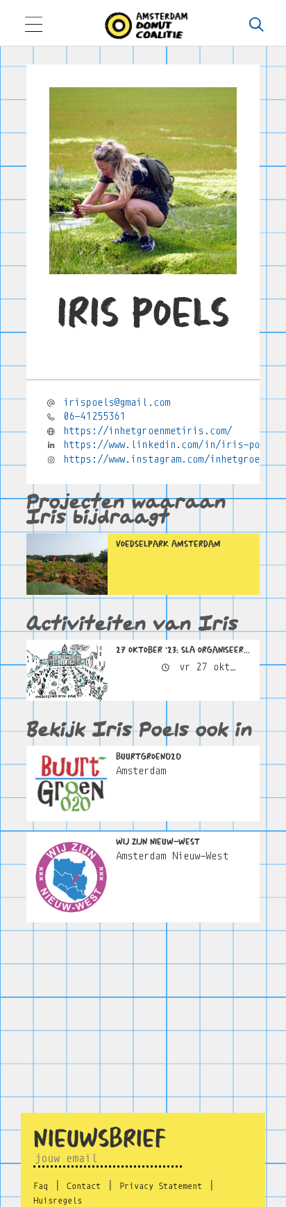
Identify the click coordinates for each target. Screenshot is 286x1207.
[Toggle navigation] (33, 25)
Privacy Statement (160, 1186)
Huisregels (57, 1201)
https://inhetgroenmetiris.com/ (147, 430)
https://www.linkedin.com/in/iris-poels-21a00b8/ (174, 444)
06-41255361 (94, 416)
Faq (40, 1186)
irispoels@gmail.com (116, 402)
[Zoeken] (256, 25)
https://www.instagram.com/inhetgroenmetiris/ (174, 459)
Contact (84, 1186)
